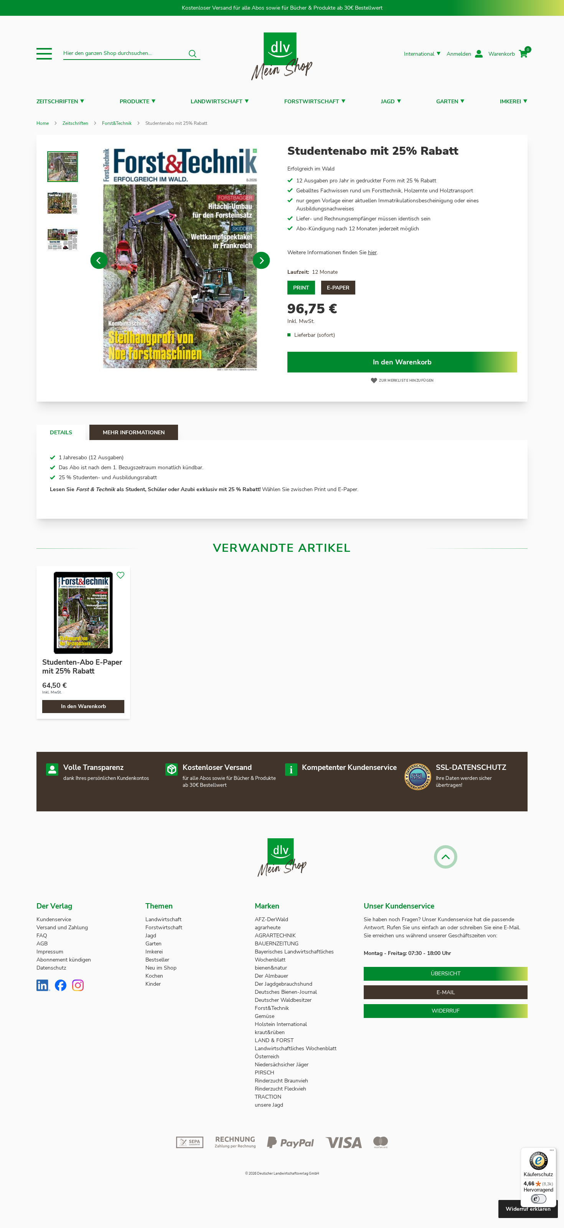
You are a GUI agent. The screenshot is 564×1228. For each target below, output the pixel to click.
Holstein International (281, 1024)
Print (301, 287)
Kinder (153, 984)
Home (42, 123)
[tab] (61, 432)
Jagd (388, 101)
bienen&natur (271, 967)
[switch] (538, 1198)
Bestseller (157, 959)
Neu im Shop (160, 967)
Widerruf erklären (528, 1209)
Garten (447, 101)
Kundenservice (53, 919)
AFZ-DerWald (271, 919)
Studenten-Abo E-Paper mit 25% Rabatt (82, 666)
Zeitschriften (57, 101)
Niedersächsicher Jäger (282, 1064)
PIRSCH (264, 1072)
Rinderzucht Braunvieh (282, 1080)
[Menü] (551, 1152)
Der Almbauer (271, 976)
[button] (44, 54)
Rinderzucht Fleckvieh (280, 1088)
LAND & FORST (275, 1040)
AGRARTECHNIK (275, 935)
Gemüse (265, 1016)
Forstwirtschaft (311, 101)
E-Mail (446, 992)
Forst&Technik (117, 123)
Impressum (49, 951)
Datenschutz (51, 967)
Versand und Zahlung (62, 927)
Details (61, 432)
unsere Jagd (269, 1105)
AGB (42, 943)
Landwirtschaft (216, 101)
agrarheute (267, 927)
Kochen (154, 976)
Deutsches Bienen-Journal (286, 992)
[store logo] (281, 54)
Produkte (134, 101)
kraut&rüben (270, 1032)
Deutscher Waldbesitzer (283, 1000)
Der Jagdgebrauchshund (283, 984)
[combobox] (131, 54)
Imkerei (510, 101)
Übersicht (445, 973)
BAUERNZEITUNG (276, 943)
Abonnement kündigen (63, 959)
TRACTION (268, 1097)
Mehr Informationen (134, 432)
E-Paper (338, 287)
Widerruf (446, 1011)
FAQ (41, 935)
